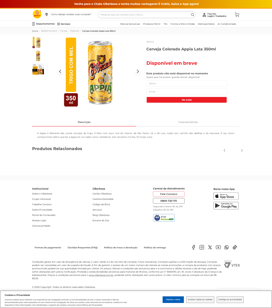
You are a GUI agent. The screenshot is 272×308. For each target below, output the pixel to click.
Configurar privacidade (230, 299)
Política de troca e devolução (120, 247)
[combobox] (146, 14)
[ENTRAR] (217, 15)
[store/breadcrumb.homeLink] (35, 31)
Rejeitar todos (173, 299)
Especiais (74, 31)
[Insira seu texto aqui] (226, 248)
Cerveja (63, 31)
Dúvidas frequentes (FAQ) (83, 247)
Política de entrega (155, 247)
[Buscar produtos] (192, 14)
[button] (68, 14)
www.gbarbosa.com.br (101, 275)
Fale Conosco (168, 194)
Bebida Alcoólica (49, 31)
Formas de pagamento (48, 247)
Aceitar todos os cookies (200, 299)
